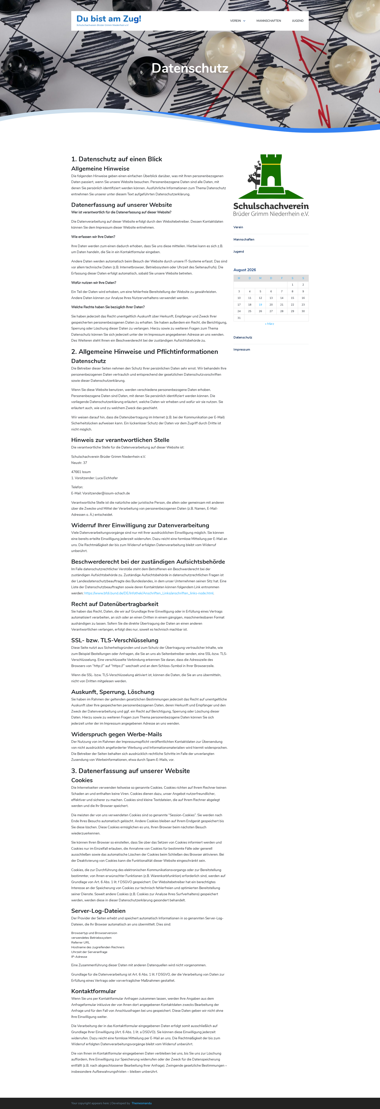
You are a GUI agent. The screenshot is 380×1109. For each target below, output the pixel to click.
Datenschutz (243, 337)
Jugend (298, 21)
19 (260, 305)
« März (269, 324)
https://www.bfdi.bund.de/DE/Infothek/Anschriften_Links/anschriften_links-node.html (148, 593)
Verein (235, 21)
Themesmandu (142, 1103)
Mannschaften (268, 21)
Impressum (242, 349)
